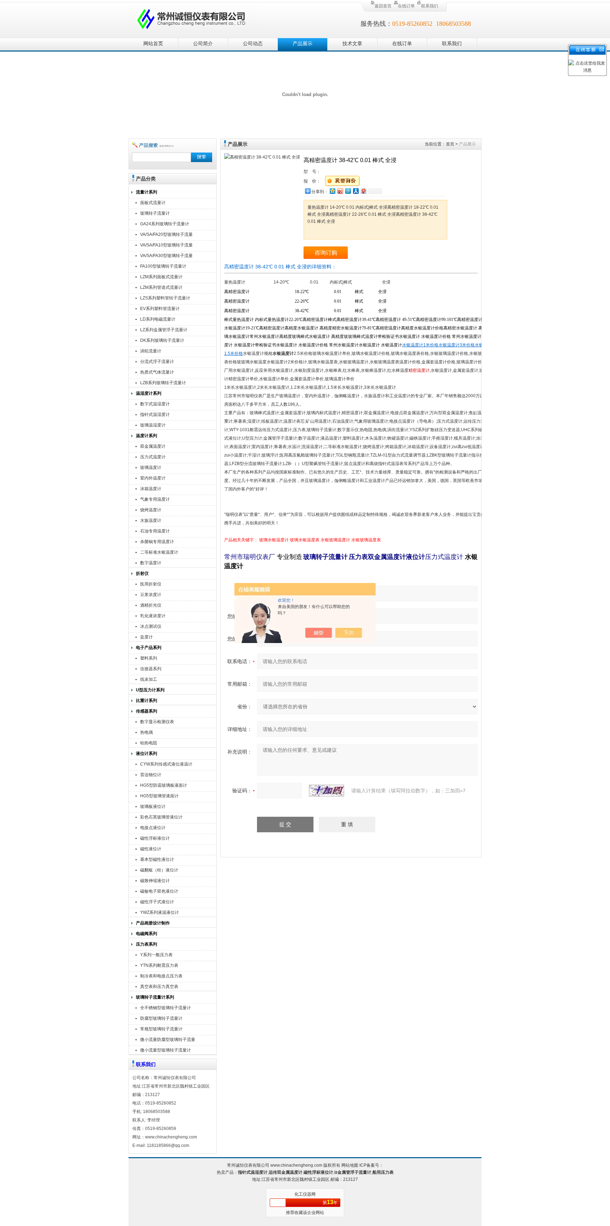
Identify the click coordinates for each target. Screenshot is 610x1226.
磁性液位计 (150, 848)
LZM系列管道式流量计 (161, 287)
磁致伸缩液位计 (155, 880)
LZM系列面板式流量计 (161, 276)
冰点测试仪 (150, 626)
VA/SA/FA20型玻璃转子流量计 (166, 235)
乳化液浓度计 (153, 615)
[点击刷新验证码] (326, 791)
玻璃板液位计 (153, 806)
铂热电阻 (148, 742)
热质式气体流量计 (157, 372)
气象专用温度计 (155, 499)
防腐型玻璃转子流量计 (161, 1018)
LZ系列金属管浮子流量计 (163, 329)
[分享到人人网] (355, 190)
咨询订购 (326, 253)
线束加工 (148, 679)
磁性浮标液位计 (155, 838)
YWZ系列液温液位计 (159, 912)
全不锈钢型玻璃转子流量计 (165, 1007)
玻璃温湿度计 (153, 425)
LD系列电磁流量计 (157, 319)
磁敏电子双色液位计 (159, 891)
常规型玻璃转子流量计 (161, 1028)
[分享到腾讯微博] (348, 190)
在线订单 (406, 6)
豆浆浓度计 (150, 594)
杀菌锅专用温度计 (157, 541)
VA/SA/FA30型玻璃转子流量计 (166, 256)
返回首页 (383, 6)
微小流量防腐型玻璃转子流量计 (167, 1040)
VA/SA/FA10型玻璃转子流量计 (166, 246)
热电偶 (146, 732)
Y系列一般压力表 (156, 954)
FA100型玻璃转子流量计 (163, 266)
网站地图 (349, 1165)
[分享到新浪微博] (340, 190)
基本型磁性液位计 (157, 859)
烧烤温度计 (150, 509)
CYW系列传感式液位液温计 (166, 764)
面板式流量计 (153, 202)
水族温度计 (150, 520)
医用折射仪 (150, 584)
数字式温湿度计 (155, 403)
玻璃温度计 (150, 467)
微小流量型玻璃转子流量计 (165, 1050)
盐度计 (146, 637)
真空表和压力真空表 (159, 986)
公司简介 (203, 43)
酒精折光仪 (150, 605)
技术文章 (352, 43)
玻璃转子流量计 (155, 213)
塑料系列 (148, 658)
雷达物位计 (150, 774)
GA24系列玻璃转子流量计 (164, 223)
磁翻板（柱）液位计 (159, 870)
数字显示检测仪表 (157, 721)
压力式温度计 (153, 456)
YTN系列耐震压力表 (159, 965)
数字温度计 (150, 562)
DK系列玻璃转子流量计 (162, 340)
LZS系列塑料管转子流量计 (165, 298)
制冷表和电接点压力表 (161, 976)
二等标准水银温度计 (159, 552)
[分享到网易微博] (363, 190)
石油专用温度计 (155, 531)
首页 (450, 144)
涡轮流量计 (150, 351)
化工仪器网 (305, 1194)
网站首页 (153, 43)
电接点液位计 (153, 827)
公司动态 (253, 43)
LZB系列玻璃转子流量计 (163, 382)
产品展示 (302, 43)
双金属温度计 (153, 446)
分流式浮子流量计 (157, 361)
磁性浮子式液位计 (157, 901)
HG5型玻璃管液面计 (159, 795)
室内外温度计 (153, 478)
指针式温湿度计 (155, 414)
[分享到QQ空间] (332, 190)
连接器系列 (150, 668)
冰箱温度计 (150, 488)
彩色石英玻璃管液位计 (161, 817)
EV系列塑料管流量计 (160, 308)
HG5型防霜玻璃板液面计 (163, 785)
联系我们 (429, 6)
